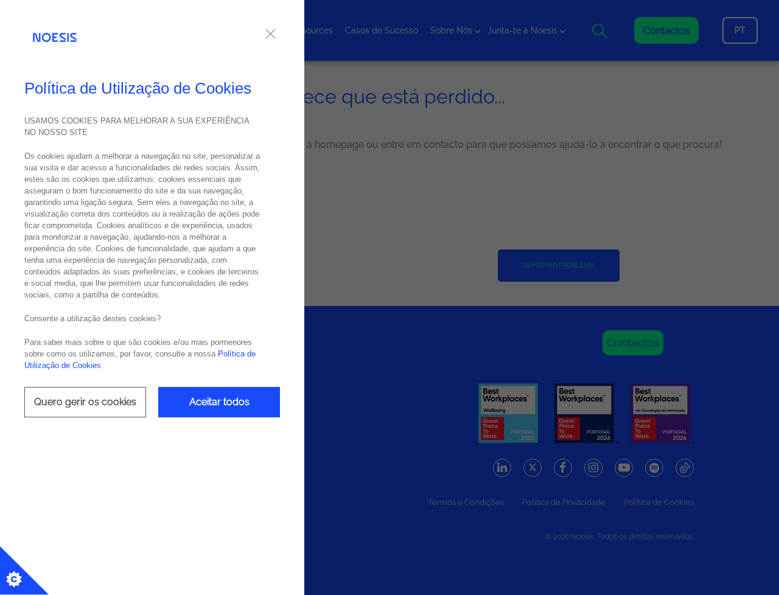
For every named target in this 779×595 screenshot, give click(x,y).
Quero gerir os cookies (85, 402)
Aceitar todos (219, 402)
